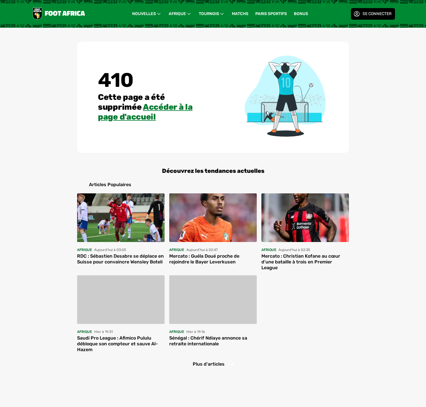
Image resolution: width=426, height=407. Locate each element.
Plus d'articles (209, 364)
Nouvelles (144, 13)
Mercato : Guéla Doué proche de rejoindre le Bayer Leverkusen (204, 259)
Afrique (177, 13)
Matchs (240, 13)
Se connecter (377, 13)
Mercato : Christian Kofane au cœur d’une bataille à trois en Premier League (300, 261)
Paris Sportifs (271, 13)
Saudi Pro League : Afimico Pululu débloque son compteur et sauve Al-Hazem (117, 343)
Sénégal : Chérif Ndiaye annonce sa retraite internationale (208, 340)
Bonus (301, 13)
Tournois (209, 13)
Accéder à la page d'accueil (145, 112)
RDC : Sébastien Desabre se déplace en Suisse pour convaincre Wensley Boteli (120, 259)
